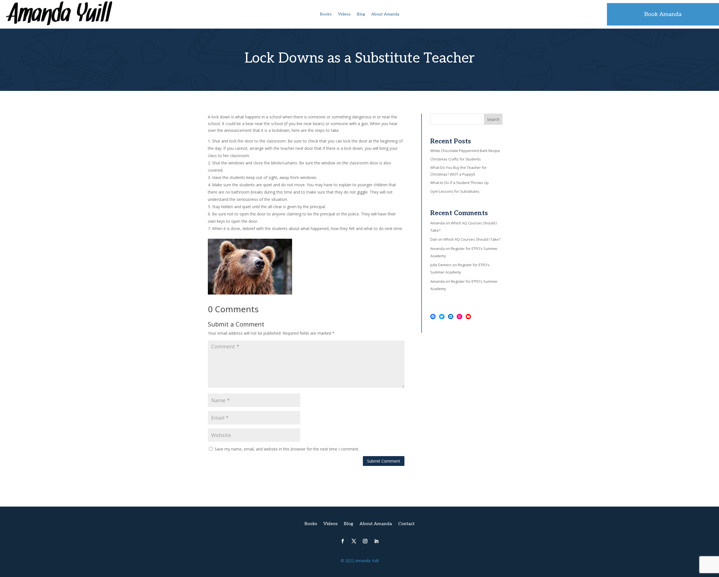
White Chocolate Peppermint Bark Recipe (465, 150)
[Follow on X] (353, 541)
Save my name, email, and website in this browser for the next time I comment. (287, 449)
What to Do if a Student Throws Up (459, 182)
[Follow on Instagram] (365, 541)
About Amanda (385, 14)
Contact (406, 524)
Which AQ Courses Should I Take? (471, 239)
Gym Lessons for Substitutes (454, 191)
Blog (361, 14)
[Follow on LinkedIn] (376, 541)
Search (493, 119)
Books (326, 14)
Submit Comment (383, 461)
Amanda (437, 223)
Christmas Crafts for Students (455, 159)
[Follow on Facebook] (342, 541)
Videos (344, 14)
